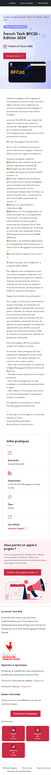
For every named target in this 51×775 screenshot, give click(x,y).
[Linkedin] (13, 730)
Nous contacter (27, 3)
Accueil (6, 17)
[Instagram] (38, 730)
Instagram (37, 734)
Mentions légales (10, 768)
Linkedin (13, 734)
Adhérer (12, 3)
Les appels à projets (18, 17)
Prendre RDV (43, 3)
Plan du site (29, 768)
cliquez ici (39, 680)
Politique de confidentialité (19, 771)
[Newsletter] (13, 747)
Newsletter (13, 751)
